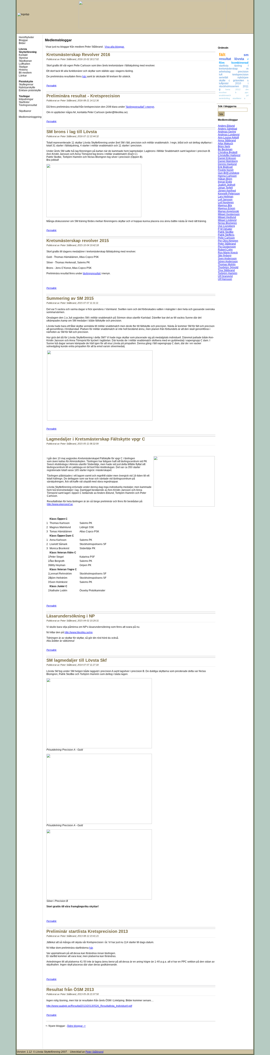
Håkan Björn (225, 178)
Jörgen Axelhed (227, 190)
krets (227, 89)
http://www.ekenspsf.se (60, 504)
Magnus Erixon (226, 208)
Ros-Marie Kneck (228, 252)
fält (222, 54)
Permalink (51, 85)
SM (246, 55)
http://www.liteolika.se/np (79, 632)
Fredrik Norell (226, 170)
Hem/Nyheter (26, 37)
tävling (238, 65)
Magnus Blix (225, 205)
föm (221, 62)
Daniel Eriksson (227, 158)
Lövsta (239, 59)
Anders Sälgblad (227, 128)
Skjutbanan (25, 60)
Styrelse (23, 57)
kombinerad (239, 62)
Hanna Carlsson (227, 175)
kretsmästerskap (228, 68)
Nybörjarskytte (27, 87)
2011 (245, 86)
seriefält (223, 77)
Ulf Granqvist (225, 276)
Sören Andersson (228, 261)
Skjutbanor (25, 111)
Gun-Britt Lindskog (228, 172)
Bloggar (23, 40)
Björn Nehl (224, 146)
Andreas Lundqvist (228, 134)
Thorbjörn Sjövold (228, 267)
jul (247, 95)
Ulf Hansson (225, 279)
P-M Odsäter (225, 229)
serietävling (224, 98)
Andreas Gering (227, 131)
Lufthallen (24, 63)
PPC (246, 92)
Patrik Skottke (226, 231)
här (84, 76)
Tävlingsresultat (28, 105)
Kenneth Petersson (229, 193)
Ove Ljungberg (226, 226)
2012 (237, 89)
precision (243, 71)
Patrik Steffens (226, 234)
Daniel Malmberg (228, 161)
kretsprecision (240, 74)
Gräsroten (238, 80)
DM (247, 89)
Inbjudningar (26, 99)
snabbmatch (225, 95)
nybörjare (243, 77)
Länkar (23, 75)
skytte (222, 80)
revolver (223, 92)
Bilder (22, 43)
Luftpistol (223, 83)
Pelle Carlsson (226, 237)
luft (220, 74)
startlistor (237, 98)
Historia (23, 69)
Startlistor (24, 102)
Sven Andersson (227, 258)
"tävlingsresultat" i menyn (140, 106)
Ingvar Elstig (225, 181)
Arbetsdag (225, 71)
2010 (238, 83)
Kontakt (23, 55)
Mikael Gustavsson (229, 214)
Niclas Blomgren (227, 223)
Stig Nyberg (224, 255)
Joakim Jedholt (226, 184)
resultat (225, 59)
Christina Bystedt (227, 152)
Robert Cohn (225, 249)
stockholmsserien (229, 86)
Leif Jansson (225, 199)
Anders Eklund (226, 125)
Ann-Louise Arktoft (228, 137)
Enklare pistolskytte (30, 90)
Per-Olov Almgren (228, 240)
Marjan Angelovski (228, 211)
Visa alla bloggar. (114, 46)
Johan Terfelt (225, 187)
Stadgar (23, 66)
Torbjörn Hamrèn (227, 273)
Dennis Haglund (227, 164)
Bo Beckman (225, 149)
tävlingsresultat (92, 273)
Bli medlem (25, 72)
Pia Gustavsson (227, 246)
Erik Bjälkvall (225, 167)
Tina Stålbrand (226, 270)
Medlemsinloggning (30, 116)
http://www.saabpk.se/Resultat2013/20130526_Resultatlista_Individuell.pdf (89, 1005)
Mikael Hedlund (227, 217)
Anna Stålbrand (227, 140)
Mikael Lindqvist (227, 220)
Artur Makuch (225, 143)
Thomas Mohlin (227, 264)
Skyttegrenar (26, 84)
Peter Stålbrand (227, 243)
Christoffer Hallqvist (229, 155)
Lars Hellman (225, 196)
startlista (223, 65)
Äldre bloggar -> (76, 1025)
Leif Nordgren (226, 202)
